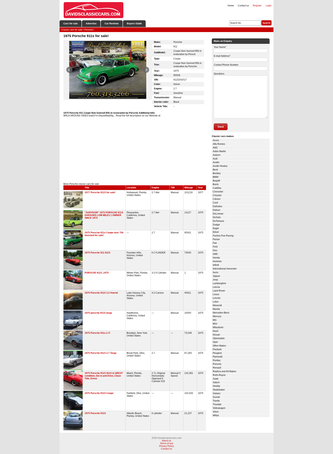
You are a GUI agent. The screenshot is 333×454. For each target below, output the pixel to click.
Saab (215, 378)
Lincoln (216, 298)
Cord (215, 202)
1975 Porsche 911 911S (97, 252)
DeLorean (218, 213)
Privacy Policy (166, 446)
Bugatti (216, 180)
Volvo (216, 411)
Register (257, 5)
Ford (215, 246)
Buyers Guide (134, 23)
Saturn (216, 382)
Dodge (216, 224)
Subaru (216, 393)
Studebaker (219, 389)
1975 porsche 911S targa (98, 313)
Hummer (217, 261)
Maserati (217, 305)
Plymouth (218, 356)
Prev (69, 70)
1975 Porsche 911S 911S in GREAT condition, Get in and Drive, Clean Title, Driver (104, 376)
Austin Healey (220, 166)
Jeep (215, 279)
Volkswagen (219, 408)
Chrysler (217, 195)
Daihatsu (217, 206)
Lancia (216, 287)
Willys (216, 415)
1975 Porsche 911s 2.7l (97, 333)
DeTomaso (218, 221)
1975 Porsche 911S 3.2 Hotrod (101, 292)
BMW (215, 177)
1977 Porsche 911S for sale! (100, 192)
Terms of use (166, 443)
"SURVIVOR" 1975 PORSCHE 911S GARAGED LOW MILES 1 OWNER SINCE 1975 (104, 215)
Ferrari (216, 239)
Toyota (216, 400)
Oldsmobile (219, 338)
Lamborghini (219, 283)
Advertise (91, 23)
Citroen (216, 199)
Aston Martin (219, 151)
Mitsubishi (218, 327)
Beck (215, 169)
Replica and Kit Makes (224, 371)
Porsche (217, 364)
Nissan (216, 334)
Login (269, 5)
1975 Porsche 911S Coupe (99, 393)
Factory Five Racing (223, 235)
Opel (215, 342)
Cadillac (217, 188)
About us (166, 440)
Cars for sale (70, 23)
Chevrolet (218, 191)
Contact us (243, 5)
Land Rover (219, 290)
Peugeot (217, 353)
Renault (217, 367)
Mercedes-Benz (221, 312)
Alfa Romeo (219, 144)
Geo (215, 250)
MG (214, 320)
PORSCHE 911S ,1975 (97, 272)
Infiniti (216, 265)
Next (146, 70)
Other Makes (219, 345)
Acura (216, 140)
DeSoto (217, 217)
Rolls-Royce (219, 375)
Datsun (216, 210)
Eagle (216, 228)
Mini (215, 323)
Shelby (216, 386)
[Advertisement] (134, 150)
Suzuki (216, 397)
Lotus (216, 301)
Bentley (217, 173)
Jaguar (216, 276)
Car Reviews (112, 23)
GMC (215, 254)
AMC (215, 147)
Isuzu (215, 272)
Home (231, 5)
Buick (216, 184)
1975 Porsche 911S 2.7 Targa (100, 353)
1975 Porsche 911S (95, 413)
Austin (216, 162)
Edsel (216, 232)
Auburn (216, 155)
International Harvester (225, 268)
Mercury (217, 316)
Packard (217, 349)
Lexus (216, 294)
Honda (216, 257)
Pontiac (217, 360)
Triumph (217, 404)
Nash (215, 331)
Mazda (216, 309)
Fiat (215, 243)
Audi (215, 158)
